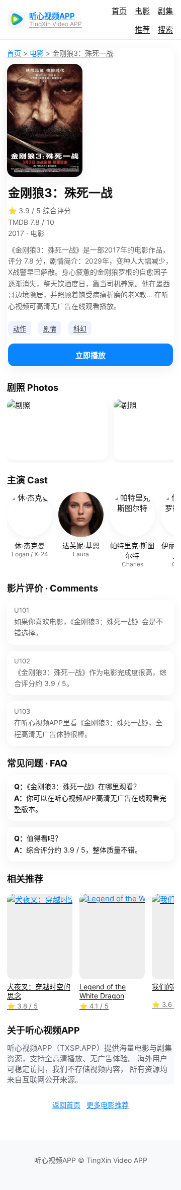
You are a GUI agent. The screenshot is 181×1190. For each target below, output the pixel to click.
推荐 (142, 29)
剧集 (165, 11)
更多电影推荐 (107, 1104)
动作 (19, 328)
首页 (119, 11)
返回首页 (66, 1104)
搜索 (165, 29)
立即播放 (90, 355)
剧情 (49, 328)
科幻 (79, 328)
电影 (142, 11)
